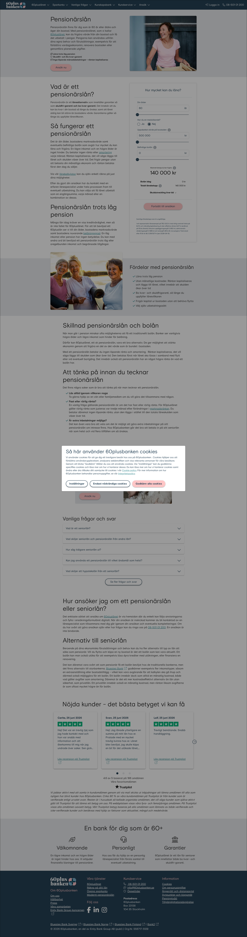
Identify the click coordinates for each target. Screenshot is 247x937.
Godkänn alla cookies (149, 483)
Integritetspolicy (126, 473)
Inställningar (76, 483)
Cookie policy (129, 470)
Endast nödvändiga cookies (110, 483)
